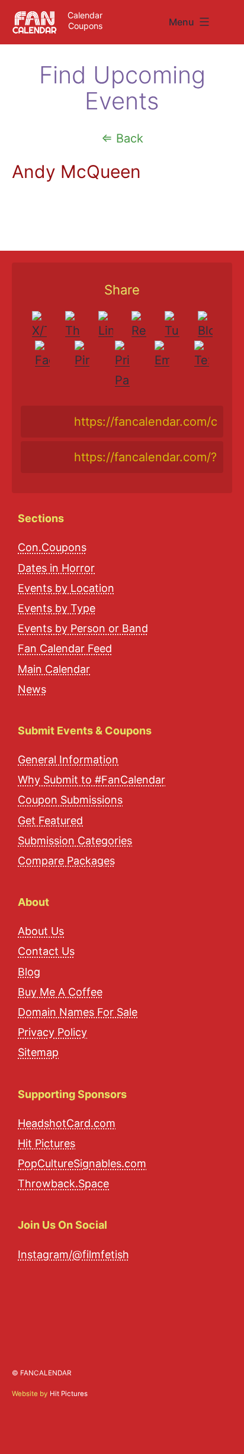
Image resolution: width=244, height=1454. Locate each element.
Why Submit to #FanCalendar (91, 779)
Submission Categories (75, 840)
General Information (68, 759)
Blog (29, 972)
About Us (41, 931)
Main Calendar (54, 669)
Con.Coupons (52, 547)
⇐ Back (122, 138)
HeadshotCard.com (66, 1123)
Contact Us (46, 951)
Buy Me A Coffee (60, 992)
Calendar (85, 15)
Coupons (85, 26)
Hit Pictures (46, 1143)
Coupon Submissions (70, 800)
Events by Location (66, 588)
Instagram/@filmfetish (73, 1254)
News (32, 689)
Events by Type (56, 608)
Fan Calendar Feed (65, 648)
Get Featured (50, 820)
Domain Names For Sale (77, 1012)
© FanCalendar (41, 1373)
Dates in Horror (56, 568)
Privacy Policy (52, 1032)
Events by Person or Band (83, 628)
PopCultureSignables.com (82, 1163)
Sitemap (38, 1052)
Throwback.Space (63, 1183)
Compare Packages (66, 860)
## (231, 17)
